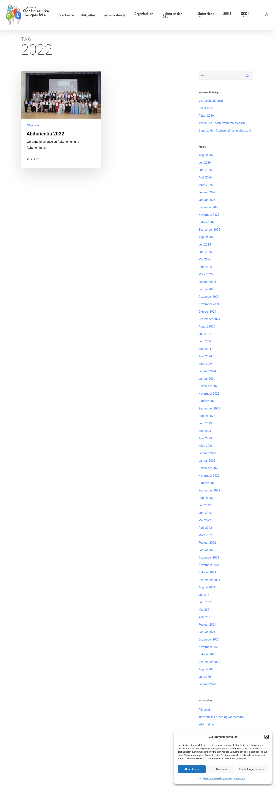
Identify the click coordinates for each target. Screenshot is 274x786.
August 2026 (207, 155)
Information (206, 724)
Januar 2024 (207, 378)
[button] (266, 737)
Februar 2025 (207, 282)
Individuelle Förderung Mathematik (221, 717)
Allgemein (33, 125)
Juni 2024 (205, 341)
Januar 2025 (207, 289)
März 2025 (206, 274)
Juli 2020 (205, 677)
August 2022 (207, 498)
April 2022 (205, 527)
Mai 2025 (205, 259)
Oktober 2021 (207, 572)
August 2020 (207, 669)
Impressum (239, 778)
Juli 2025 (205, 244)
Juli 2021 (205, 595)
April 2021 (205, 617)
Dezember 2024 (209, 296)
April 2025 (205, 267)
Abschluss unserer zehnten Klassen (222, 123)
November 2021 (209, 565)
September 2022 (209, 490)
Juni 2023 (205, 423)
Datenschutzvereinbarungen (217, 778)
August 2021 (207, 587)
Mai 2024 (205, 349)
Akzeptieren (191, 769)
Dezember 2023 (209, 386)
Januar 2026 (207, 200)
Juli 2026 (205, 162)
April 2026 (205, 177)
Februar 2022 (207, 542)
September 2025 (209, 229)
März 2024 (206, 364)
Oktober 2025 (207, 222)
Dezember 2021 (209, 557)
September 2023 (209, 408)
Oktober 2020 (207, 654)
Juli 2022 (205, 505)
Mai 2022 (205, 520)
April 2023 (205, 438)
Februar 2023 (207, 453)
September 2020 (209, 662)
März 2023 (206, 445)
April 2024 (205, 356)
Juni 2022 (205, 513)
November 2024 (209, 304)
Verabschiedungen (211, 100)
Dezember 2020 (209, 639)
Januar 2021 (207, 632)
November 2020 (209, 647)
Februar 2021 (207, 624)
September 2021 (209, 580)
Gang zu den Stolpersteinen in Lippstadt (225, 130)
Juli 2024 (205, 334)
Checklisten (206, 108)
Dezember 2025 (209, 207)
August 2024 (207, 326)
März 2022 (206, 535)
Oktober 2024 (207, 311)
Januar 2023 (207, 460)
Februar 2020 (207, 684)
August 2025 (207, 237)
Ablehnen (221, 769)
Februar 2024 (207, 371)
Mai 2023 (205, 431)
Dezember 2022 (209, 468)
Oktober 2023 (207, 401)
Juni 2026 (205, 170)
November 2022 (209, 475)
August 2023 (207, 416)
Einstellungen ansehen (252, 769)
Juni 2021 (205, 602)
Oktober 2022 (207, 483)
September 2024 (209, 319)
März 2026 (206, 185)
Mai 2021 (205, 609)
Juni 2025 (205, 252)
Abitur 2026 (206, 115)
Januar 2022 (207, 550)
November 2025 (209, 214)
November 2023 (209, 393)
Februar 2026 (207, 192)
